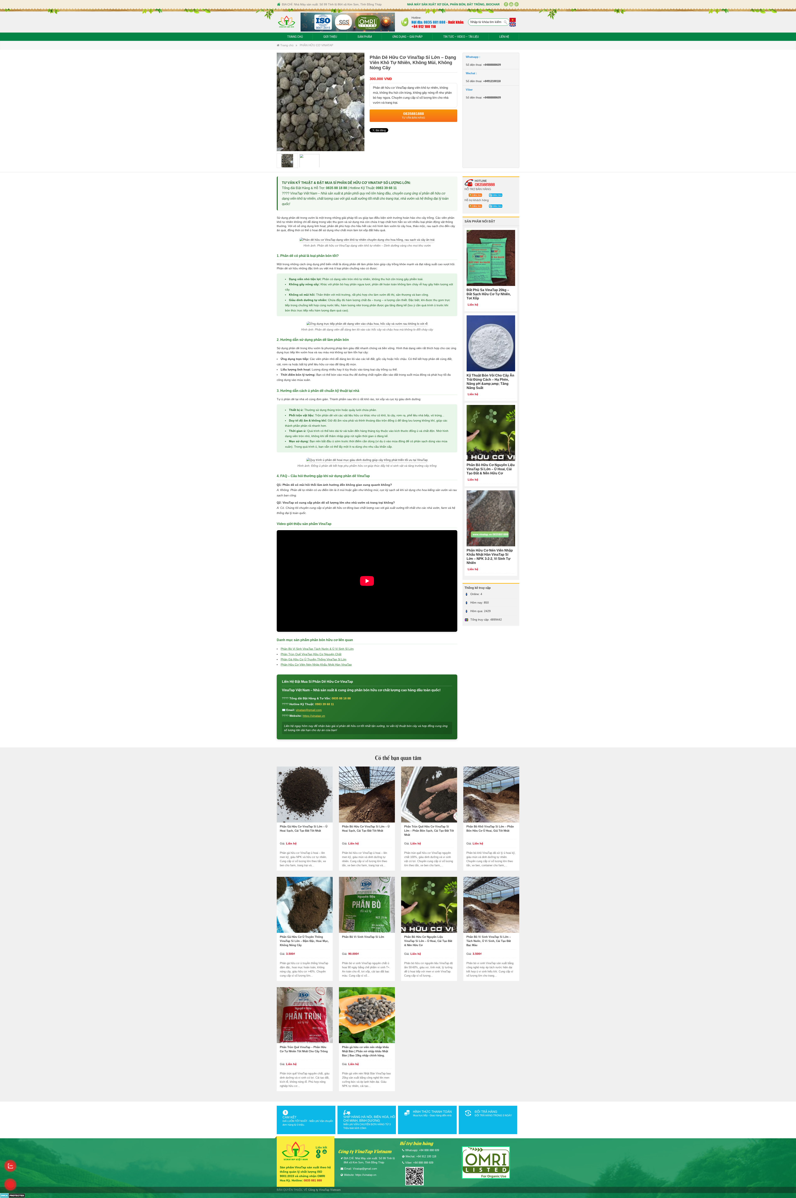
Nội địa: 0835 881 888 (428, 21)
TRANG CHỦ (295, 36)
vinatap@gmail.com (309, 710)
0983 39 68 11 (386, 188)
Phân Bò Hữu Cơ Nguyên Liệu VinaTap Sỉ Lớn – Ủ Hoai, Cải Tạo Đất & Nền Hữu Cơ (428, 941)
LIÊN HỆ (504, 36)
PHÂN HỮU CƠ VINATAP (316, 45)
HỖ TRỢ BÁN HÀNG (478, 189)
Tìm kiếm (506, 22)
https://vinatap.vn (314, 715)
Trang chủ (286, 45)
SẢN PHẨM (365, 36)
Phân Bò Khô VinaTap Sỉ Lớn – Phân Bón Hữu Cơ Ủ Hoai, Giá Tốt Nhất (490, 828)
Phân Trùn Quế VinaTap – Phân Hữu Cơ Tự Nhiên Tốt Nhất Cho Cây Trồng (304, 1049)
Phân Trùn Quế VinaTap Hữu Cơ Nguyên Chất (311, 654)
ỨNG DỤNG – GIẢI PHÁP (407, 36)
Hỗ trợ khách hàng (477, 200)
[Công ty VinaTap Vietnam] (286, 22)
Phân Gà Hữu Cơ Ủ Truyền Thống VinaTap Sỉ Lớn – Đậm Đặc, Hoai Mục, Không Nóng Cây (304, 941)
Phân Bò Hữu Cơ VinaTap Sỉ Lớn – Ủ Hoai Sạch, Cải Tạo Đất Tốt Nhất (366, 828)
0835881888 (485, 184)
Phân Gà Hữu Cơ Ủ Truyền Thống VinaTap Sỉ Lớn (313, 659)
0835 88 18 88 (336, 188)
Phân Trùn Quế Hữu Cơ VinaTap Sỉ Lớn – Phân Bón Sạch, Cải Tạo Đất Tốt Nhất (429, 830)
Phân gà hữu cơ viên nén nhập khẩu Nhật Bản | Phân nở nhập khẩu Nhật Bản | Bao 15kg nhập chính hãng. (365, 1051)
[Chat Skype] (474, 195)
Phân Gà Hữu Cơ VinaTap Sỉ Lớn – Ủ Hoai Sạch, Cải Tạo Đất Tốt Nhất (303, 828)
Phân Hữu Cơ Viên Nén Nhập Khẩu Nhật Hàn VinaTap (316, 664)
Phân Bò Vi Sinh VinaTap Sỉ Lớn (363, 936)
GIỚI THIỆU (330, 36)
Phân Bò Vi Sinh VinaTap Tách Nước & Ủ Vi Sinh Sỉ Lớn (317, 648)
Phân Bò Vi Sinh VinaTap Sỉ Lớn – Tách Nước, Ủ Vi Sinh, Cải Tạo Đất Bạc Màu (488, 941)
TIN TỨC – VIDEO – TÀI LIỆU (461, 36)
